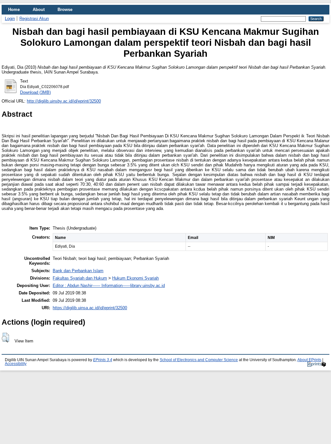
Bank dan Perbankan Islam (78, 270)
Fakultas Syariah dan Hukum (80, 278)
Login (10, 18)
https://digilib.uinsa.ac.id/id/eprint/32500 (90, 307)
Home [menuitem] (14, 9)
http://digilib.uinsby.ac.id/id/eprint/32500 (64, 101)
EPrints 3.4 (102, 360)
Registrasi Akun (34, 18)
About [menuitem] (39, 9)
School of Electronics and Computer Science (199, 360)
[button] (5, 337)
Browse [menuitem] (65, 9)
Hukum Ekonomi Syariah (135, 278)
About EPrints (309, 360)
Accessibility (16, 364)
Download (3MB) (35, 92)
